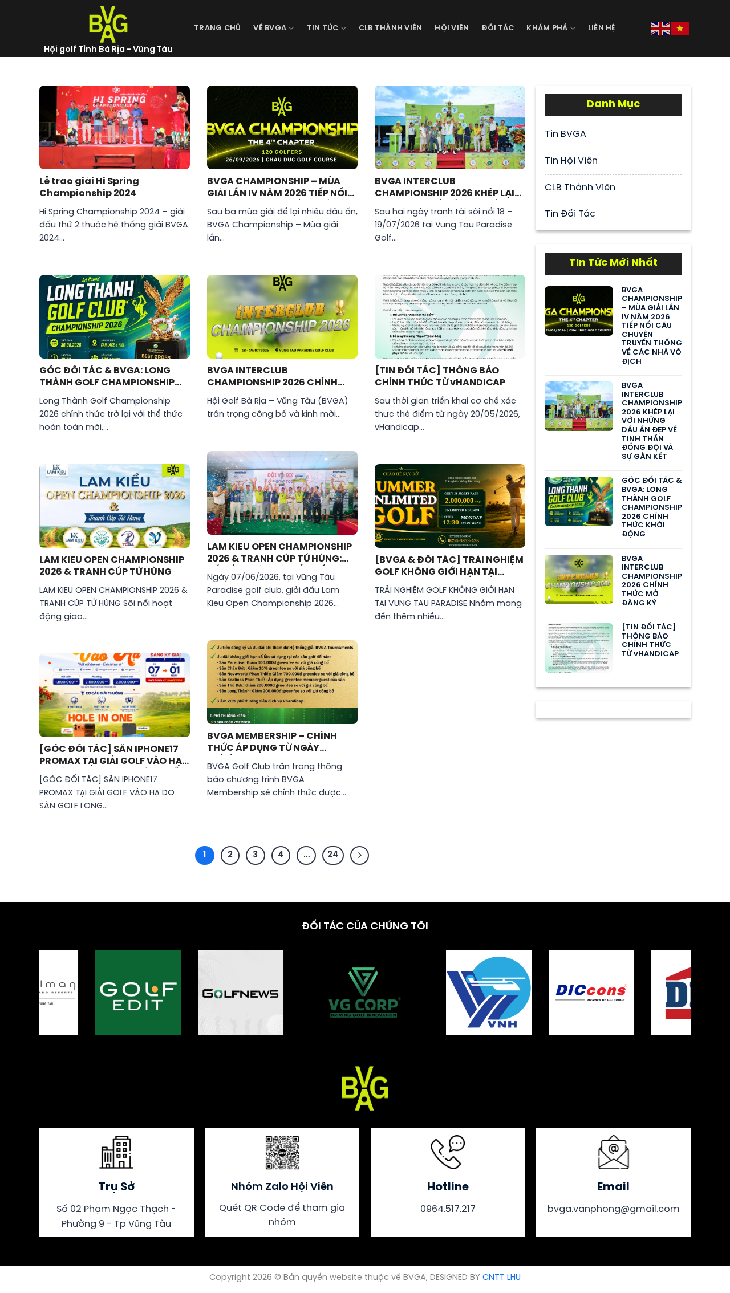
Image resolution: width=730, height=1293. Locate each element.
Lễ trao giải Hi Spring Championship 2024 (89, 187)
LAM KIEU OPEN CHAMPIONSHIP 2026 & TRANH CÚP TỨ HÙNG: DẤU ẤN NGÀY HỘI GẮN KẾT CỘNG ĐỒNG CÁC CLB (279, 554)
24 (333, 855)
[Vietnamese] (680, 27)
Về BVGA (269, 28)
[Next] (663, 993)
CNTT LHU (501, 1277)
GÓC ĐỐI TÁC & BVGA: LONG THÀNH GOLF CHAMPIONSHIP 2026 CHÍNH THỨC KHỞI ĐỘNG (109, 377)
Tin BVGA (565, 134)
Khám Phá (546, 28)
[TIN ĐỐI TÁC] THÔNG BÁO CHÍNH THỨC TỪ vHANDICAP (440, 377)
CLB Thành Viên (391, 28)
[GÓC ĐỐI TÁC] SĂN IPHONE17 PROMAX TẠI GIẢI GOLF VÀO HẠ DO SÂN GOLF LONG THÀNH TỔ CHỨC (110, 756)
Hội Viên (452, 28)
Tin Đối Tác (570, 214)
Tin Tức (323, 28)
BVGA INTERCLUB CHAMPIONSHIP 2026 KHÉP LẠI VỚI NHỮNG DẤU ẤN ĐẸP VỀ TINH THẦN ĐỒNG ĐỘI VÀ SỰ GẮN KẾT (449, 188)
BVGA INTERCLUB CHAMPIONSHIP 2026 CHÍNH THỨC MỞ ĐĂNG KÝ (272, 377)
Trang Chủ (217, 28)
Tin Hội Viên (571, 161)
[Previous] (66, 993)
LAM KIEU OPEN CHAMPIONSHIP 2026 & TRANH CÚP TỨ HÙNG (111, 566)
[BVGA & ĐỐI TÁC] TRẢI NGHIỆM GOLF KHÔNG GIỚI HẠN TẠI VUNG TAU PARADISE (449, 567)
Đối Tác (497, 28)
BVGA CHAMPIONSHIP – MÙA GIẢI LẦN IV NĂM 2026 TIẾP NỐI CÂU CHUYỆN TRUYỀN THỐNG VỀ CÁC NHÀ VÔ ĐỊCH (277, 188)
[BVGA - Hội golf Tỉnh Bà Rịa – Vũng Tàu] (108, 23)
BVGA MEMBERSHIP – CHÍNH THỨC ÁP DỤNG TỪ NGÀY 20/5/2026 (272, 743)
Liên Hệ (601, 28)
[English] (661, 27)
